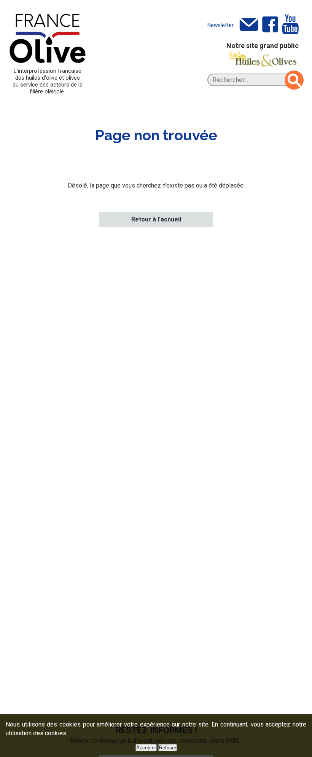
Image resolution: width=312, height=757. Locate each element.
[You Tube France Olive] (290, 24)
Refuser (167, 748)
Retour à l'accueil (156, 219)
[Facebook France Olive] (270, 25)
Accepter (146, 748)
